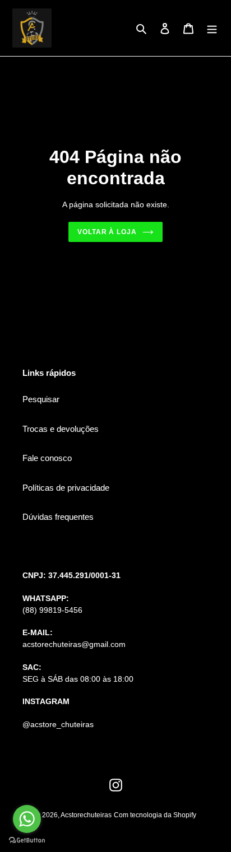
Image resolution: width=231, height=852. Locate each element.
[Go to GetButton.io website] (27, 840)
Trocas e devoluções (60, 429)
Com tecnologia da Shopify (155, 815)
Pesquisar (40, 399)
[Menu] (212, 28)
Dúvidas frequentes (58, 517)
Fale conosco (47, 458)
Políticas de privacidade (65, 487)
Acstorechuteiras (86, 815)
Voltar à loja (107, 232)
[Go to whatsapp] (27, 819)
